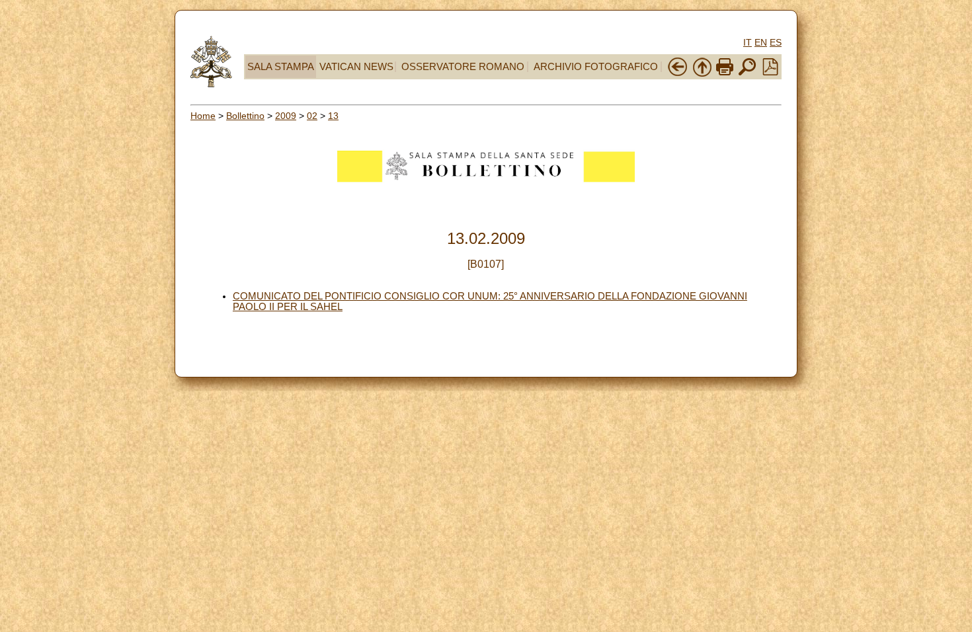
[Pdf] (770, 72)
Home (203, 115)
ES (776, 42)
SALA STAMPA (280, 66)
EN (760, 42)
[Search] (747, 74)
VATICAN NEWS (356, 66)
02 (312, 115)
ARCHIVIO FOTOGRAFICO (596, 66)
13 (333, 115)
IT (747, 42)
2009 (285, 115)
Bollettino (245, 115)
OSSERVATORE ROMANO (462, 66)
